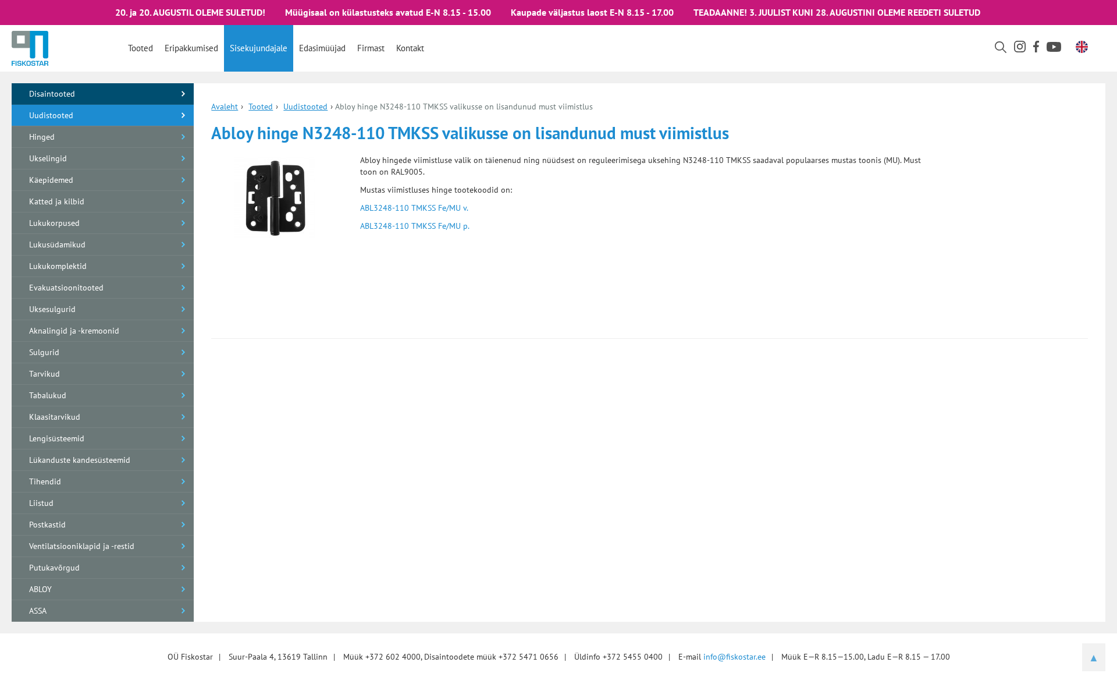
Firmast (371, 48)
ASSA (38, 610)
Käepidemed (51, 180)
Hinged (42, 137)
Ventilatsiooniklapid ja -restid (81, 546)
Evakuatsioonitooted (66, 287)
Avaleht (224, 106)
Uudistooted (51, 115)
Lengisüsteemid (56, 438)
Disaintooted (52, 93)
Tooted (140, 48)
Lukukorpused (54, 223)
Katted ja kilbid (56, 201)
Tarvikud (44, 374)
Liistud (41, 503)
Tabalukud (47, 395)
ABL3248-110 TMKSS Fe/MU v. (414, 208)
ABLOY (40, 589)
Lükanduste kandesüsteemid (79, 460)
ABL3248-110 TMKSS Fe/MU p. (414, 226)
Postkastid (47, 524)
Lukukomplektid (58, 266)
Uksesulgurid (52, 309)
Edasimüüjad (322, 48)
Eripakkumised (191, 48)
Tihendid (45, 481)
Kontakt (410, 48)
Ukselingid (48, 158)
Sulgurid (44, 352)
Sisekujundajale (258, 48)
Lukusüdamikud (57, 244)
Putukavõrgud (54, 567)
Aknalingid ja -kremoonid (74, 330)
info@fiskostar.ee (734, 656)
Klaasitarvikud (54, 417)
